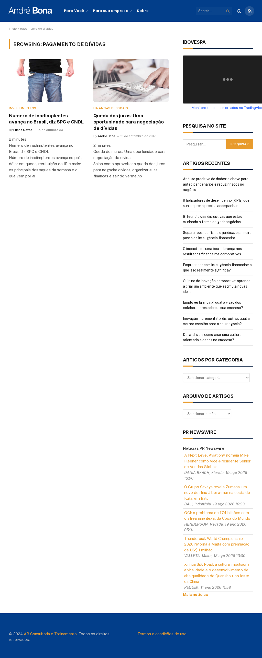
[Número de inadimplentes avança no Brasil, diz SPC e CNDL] (46, 80)
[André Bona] (30, 11)
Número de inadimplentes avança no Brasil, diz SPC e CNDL (46, 118)
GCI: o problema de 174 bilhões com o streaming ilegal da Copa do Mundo (217, 515)
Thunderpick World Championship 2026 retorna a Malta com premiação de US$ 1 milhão (216, 544)
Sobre (142, 10)
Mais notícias (195, 594)
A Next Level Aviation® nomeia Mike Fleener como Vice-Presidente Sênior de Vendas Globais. (217, 461)
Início (13, 28)
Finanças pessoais (110, 108)
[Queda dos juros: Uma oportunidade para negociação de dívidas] (131, 80)
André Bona (106, 136)
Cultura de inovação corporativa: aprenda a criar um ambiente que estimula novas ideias (216, 286)
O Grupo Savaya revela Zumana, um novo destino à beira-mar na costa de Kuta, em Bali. (217, 493)
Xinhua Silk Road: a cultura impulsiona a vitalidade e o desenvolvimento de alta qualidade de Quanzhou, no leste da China (216, 573)
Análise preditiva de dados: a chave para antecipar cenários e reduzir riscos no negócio (215, 184)
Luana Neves (22, 130)
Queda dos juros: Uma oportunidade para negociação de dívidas (128, 122)
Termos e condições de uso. (162, 634)
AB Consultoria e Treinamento (50, 634)
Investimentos (22, 108)
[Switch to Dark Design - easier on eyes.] (239, 11)
